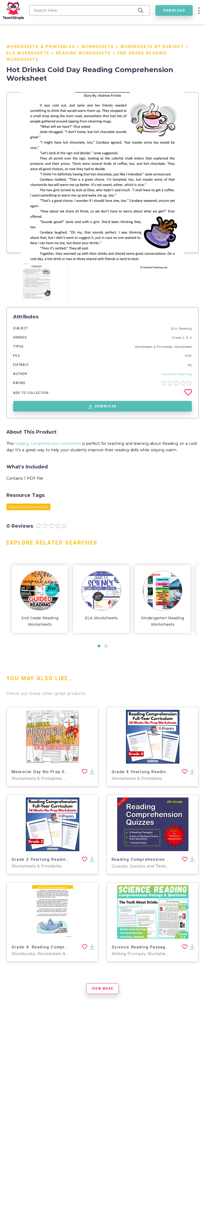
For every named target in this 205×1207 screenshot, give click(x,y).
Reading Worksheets (83, 53)
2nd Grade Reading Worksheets (39, 621)
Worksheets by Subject (152, 47)
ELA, (175, 328)
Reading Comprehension (28, 507)
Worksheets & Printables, (154, 347)
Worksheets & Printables (40, 47)
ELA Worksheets (27, 53)
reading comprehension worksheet (48, 443)
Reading (185, 328)
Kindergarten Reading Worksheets (162, 621)
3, (188, 338)
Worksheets (98, 47)
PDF (188, 356)
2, (184, 338)
